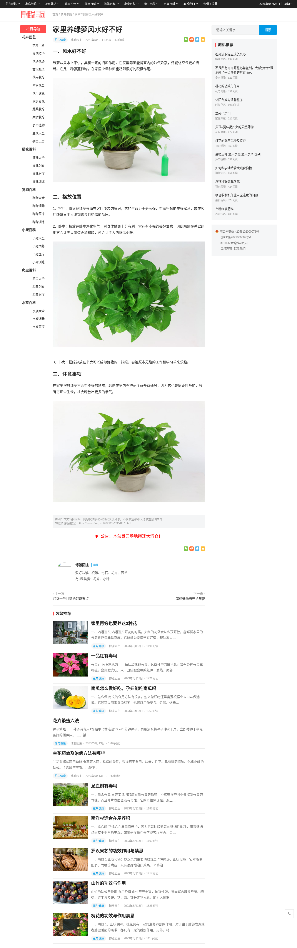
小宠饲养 (38, 246)
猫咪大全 (38, 157)
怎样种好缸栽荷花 (227, 181)
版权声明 (226, 248)
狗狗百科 (110, 3)
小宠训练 (38, 262)
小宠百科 (129, 3)
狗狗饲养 (38, 206)
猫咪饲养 (38, 165)
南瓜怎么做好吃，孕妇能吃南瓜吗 (123, 688)
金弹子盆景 (210, 3)
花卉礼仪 (70, 3)
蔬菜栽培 (38, 109)
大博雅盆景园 (238, 243)
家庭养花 (31, 3)
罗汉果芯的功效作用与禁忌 (117, 851)
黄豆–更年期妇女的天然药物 (234, 127)
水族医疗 (38, 327)
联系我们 (189, 3)
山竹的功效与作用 (108, 883)
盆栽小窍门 (222, 113)
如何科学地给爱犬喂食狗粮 (233, 168)
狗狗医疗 (38, 214)
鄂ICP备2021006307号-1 (235, 237)
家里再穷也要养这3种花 (114, 623)
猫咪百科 (90, 3)
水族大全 (38, 311)
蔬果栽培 (50, 3)
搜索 (268, 30)
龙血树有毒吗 (104, 786)
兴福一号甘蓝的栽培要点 (71, 599)
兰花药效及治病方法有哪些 (79, 753)
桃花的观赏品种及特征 (230, 140)
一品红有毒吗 (104, 656)
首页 (55, 14)
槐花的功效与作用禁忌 (113, 915)
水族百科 (169, 3)
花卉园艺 (29, 37)
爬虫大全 (38, 278)
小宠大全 (38, 238)
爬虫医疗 (38, 294)
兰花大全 (38, 133)
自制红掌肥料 (224, 209)
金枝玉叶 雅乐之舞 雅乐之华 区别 (237, 154)
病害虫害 (38, 141)
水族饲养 (38, 319)
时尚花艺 (38, 85)
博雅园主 (77, 39)
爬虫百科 (149, 3)
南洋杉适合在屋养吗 (110, 818)
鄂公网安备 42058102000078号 (239, 231)
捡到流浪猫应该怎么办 (230, 54)
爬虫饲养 (38, 286)
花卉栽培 (11, 3)
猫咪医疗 (38, 173)
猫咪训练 (38, 181)
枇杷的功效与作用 (227, 86)
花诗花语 (38, 61)
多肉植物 (38, 125)
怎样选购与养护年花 (190, 599)
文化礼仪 (38, 69)
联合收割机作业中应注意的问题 (236, 195)
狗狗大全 (38, 198)
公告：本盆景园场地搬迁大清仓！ (131, 536)
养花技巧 (38, 53)
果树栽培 (38, 117)
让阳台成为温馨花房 (229, 100)
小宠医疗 (38, 254)
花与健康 (66, 14)
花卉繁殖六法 (66, 720)
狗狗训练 (38, 222)
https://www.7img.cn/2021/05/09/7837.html (104, 523)
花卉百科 (38, 45)
